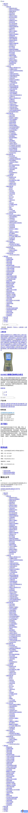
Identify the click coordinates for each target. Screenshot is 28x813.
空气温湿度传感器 (11, 279)
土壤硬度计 (12, 99)
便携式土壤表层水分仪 (15, 98)
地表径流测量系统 (13, 86)
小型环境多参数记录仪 (15, 151)
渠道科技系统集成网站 (9, 472)
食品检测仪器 (9, 247)
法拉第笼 (11, 203)
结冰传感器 (9, 314)
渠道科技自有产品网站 (9, 473)
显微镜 (11, 209)
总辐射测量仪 (12, 120)
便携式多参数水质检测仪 (15, 222)
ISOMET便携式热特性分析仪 (12, 374)
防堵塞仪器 (12, 238)
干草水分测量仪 (13, 57)
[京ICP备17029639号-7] (6, 486)
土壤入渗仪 (12, 84)
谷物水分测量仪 (13, 250)
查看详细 (3, 388)
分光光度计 (12, 224)
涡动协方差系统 (13, 149)
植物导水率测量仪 (13, 34)
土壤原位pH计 (12, 104)
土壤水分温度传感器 (11, 277)
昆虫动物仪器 (9, 154)
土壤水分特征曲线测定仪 (15, 95)
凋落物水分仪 (12, 44)
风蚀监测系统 (12, 122)
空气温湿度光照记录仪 (15, 146)
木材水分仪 (12, 58)
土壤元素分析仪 (13, 107)
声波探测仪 (12, 181)
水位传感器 (9, 302)
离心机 (11, 189)
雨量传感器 (9, 274)
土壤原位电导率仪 (13, 73)
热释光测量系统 (13, 38)
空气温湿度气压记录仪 (15, 145)
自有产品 (17, 488)
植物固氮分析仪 (13, 37)
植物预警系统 (12, 63)
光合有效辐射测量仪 (14, 127)
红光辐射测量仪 (13, 134)
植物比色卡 (12, 41)
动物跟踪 (11, 174)
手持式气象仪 (12, 142)
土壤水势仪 (12, 78)
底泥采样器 (12, 225)
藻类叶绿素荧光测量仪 (15, 215)
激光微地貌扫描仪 (13, 111)
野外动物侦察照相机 (14, 165)
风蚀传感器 (9, 280)
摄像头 (8, 305)
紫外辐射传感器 (10, 265)
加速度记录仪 (12, 183)
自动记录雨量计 (13, 130)
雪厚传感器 (9, 260)
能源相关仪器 (12, 177)
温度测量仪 (12, 140)
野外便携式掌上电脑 (14, 180)
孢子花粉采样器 (13, 23)
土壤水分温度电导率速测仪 (16, 70)
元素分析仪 (12, 200)
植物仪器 (8, 6)
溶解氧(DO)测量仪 (14, 232)
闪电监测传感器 (10, 297)
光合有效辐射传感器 (11, 276)
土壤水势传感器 (10, 268)
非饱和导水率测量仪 (14, 79)
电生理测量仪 (12, 160)
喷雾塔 (11, 163)
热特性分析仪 (12, 184)
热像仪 (11, 139)
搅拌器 (11, 187)
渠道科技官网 (6, 470)
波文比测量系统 (13, 148)
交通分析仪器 (9, 253)
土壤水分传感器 (10, 270)
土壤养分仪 (12, 96)
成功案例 (5, 318)
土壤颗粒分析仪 (13, 69)
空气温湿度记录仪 (13, 128)
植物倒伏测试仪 (13, 40)
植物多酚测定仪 (13, 25)
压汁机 (11, 195)
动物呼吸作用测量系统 (15, 159)
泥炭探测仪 (12, 101)
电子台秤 (11, 197)
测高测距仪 (12, 12)
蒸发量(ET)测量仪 (13, 117)
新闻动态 (5, 320)
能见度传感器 (9, 285)
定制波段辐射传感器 (11, 309)
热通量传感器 (9, 259)
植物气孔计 (12, 29)
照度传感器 (9, 306)
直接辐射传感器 (10, 292)
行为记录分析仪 (13, 157)
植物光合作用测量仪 (14, 9)
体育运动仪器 (9, 241)
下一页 (5, 394)
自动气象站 (12, 114)
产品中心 (5, 5)
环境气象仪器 (9, 113)
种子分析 (11, 64)
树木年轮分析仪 (13, 17)
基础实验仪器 (9, 186)
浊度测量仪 (12, 239)
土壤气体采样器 (13, 89)
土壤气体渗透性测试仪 (15, 110)
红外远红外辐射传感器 (12, 308)
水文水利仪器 (9, 213)
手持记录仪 (12, 178)
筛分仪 (11, 198)
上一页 (5, 392)
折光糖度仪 (12, 248)
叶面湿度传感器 (10, 271)
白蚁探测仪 (12, 169)
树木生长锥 (12, 32)
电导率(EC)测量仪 (13, 229)
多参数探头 (9, 315)
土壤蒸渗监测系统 (13, 108)
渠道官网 (7, 488)
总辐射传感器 (9, 273)
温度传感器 (9, 262)
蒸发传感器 (9, 291)
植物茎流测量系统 (13, 26)
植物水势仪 (12, 14)
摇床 (10, 201)
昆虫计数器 (12, 166)
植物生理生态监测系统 (15, 51)
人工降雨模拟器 (13, 82)
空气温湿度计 (12, 133)
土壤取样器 (12, 90)
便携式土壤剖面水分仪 (15, 67)
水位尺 (11, 230)
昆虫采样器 (12, 155)
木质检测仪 (12, 28)
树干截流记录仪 (13, 61)
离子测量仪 (12, 233)
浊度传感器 (9, 311)
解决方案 (5, 317)
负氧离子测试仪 (13, 143)
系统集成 (5, 256)
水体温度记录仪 (13, 221)
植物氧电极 (12, 35)
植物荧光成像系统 (13, 43)
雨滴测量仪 (12, 131)
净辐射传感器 (9, 303)
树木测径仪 (12, 46)
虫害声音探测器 (13, 168)
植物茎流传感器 (10, 286)
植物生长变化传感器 (11, 289)
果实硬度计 (12, 251)
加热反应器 (12, 194)
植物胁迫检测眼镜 (13, 49)
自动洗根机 (12, 54)
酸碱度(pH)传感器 (10, 282)
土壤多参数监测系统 (14, 75)
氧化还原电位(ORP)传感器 (13, 300)
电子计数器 (12, 47)
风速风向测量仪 (13, 125)
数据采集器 (9, 257)
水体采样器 (12, 227)
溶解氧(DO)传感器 (11, 295)
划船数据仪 (12, 242)
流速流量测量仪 (13, 216)
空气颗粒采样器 (13, 204)
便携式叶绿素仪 (13, 16)
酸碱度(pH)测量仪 (13, 235)
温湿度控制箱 (12, 212)
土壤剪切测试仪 (13, 76)
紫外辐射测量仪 (13, 137)
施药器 (11, 171)
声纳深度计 (12, 218)
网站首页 (5, 3)
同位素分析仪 (12, 152)
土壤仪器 (8, 66)
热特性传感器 (9, 312)
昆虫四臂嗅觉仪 (13, 172)
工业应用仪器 (9, 175)
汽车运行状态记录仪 (14, 254)
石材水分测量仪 (13, 102)
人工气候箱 (12, 210)
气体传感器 (9, 264)
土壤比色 (11, 72)
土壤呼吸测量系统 (13, 87)
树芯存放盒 (12, 52)
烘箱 (10, 207)
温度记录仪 (12, 116)
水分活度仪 (12, 192)
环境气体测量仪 (13, 119)
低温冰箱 (11, 190)
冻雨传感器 (9, 298)
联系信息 (4, 447)
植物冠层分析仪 (13, 8)
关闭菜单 (3, 488)
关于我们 (5, 321)
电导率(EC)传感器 (10, 294)
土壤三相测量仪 (13, 93)
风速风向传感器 (10, 283)
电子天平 (11, 206)
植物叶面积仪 (12, 11)
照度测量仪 (12, 136)
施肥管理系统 (12, 55)
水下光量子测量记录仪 (15, 236)
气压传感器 (9, 288)
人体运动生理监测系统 (15, 245)
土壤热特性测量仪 (13, 105)
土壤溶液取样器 (13, 92)
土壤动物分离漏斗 (13, 162)
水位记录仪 (12, 219)
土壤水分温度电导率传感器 (13, 267)
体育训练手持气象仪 (14, 244)
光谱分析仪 (12, 19)
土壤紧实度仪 (12, 81)
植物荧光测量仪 (13, 60)
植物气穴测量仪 (13, 31)
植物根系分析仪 (13, 20)
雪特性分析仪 (12, 124)
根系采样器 (12, 22)
